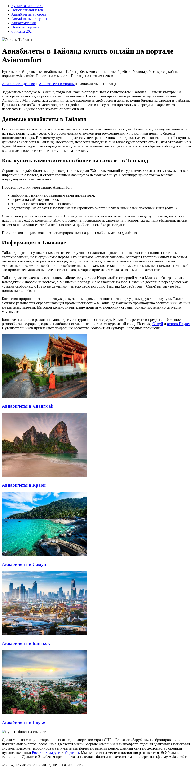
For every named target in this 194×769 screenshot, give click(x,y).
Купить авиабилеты (27, 6)
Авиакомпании (23, 23)
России (38, 753)
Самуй (157, 324)
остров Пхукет (178, 324)
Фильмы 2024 (22, 31)
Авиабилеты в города (28, 14)
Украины (71, 753)
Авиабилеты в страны (29, 19)
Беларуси (52, 753)
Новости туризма (25, 27)
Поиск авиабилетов (27, 10)
